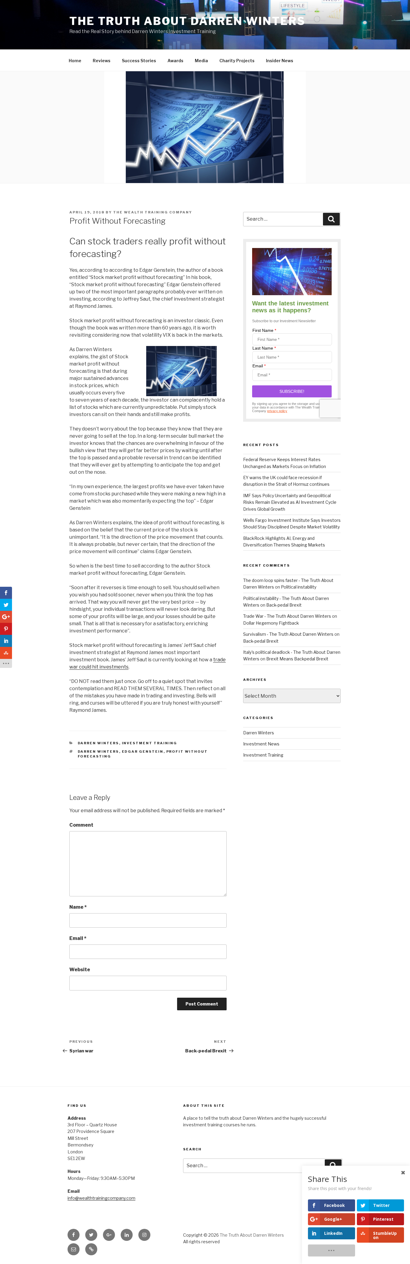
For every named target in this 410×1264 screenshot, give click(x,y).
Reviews (101, 60)
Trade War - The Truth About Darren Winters (287, 616)
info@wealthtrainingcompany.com (101, 1198)
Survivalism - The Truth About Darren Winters (288, 634)
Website (79, 969)
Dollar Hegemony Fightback (271, 623)
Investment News (261, 743)
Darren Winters (98, 743)
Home (75, 60)
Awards (175, 60)
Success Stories (139, 60)
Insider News (279, 60)
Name (78, 907)
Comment (81, 825)
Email (77, 938)
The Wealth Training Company (152, 212)
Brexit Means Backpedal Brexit (297, 658)
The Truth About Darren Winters (187, 21)
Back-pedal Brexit (284, 605)
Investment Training (149, 743)
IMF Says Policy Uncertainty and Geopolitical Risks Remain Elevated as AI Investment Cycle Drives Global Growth (289, 502)
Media (201, 60)
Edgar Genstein (143, 751)
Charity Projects (237, 60)
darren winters (98, 751)
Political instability (298, 586)
